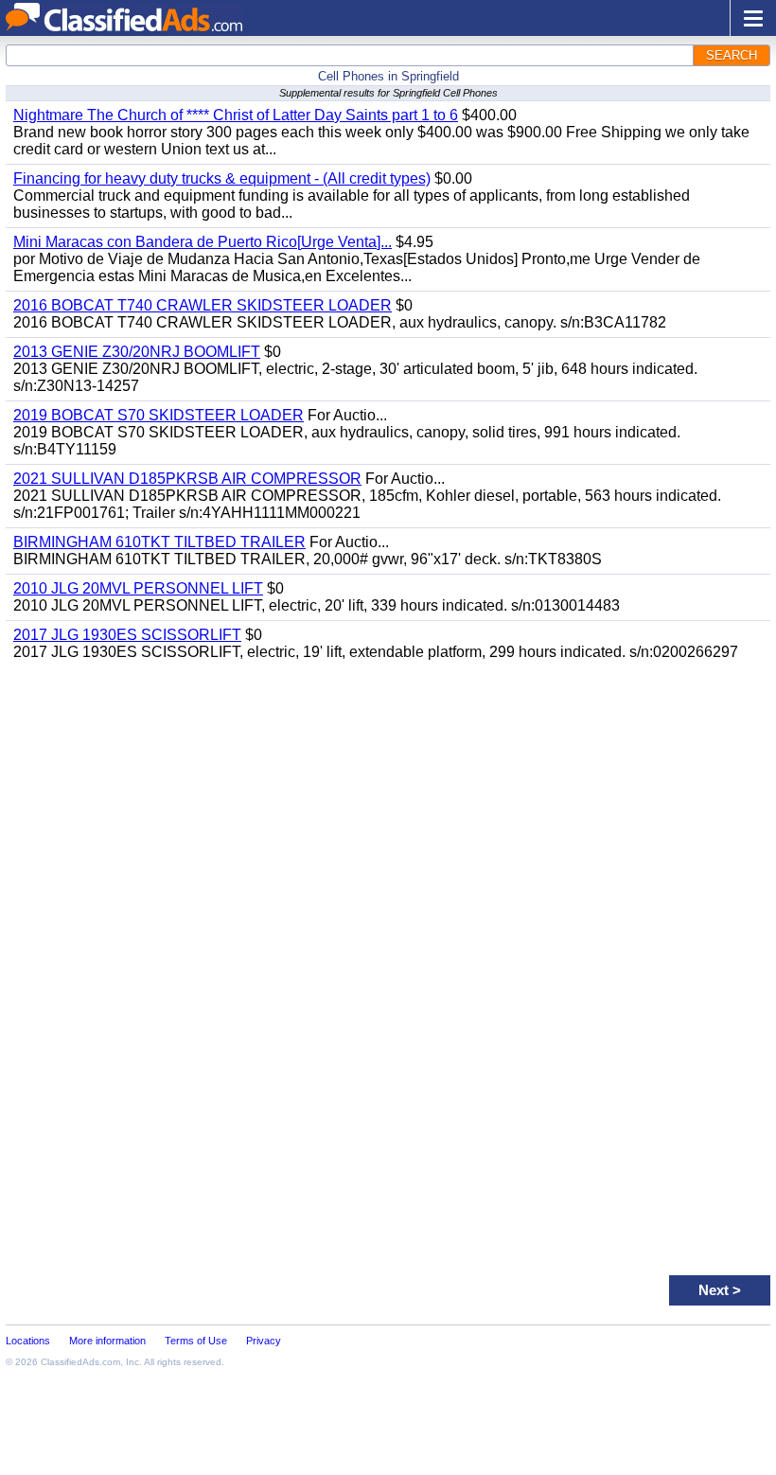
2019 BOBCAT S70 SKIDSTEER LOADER (158, 415)
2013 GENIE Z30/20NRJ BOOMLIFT (136, 352)
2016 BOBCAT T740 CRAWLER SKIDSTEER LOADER (202, 305)
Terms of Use (196, 1340)
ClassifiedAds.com (80, 1362)
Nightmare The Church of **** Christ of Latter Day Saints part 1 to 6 (235, 115)
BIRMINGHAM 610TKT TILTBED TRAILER (159, 542)
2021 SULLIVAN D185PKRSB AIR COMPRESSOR (187, 479)
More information (107, 1340)
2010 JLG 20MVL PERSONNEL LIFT (138, 588)
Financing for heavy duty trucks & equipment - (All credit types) (222, 178)
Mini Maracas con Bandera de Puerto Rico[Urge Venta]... (202, 242)
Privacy (263, 1340)
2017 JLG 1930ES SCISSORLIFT (127, 635)
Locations (28, 1340)
